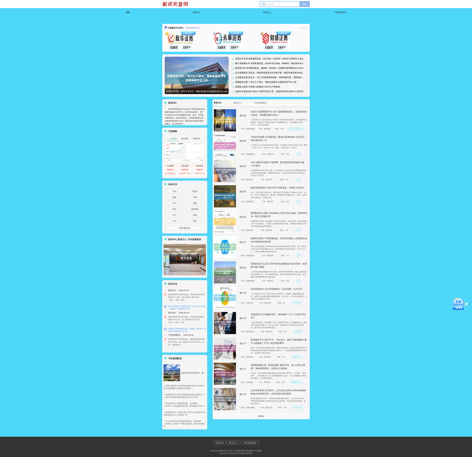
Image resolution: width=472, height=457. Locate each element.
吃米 (298, 281)
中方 (174, 220)
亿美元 (195, 191)
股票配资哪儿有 (296, 382)
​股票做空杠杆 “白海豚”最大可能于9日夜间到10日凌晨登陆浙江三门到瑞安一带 (184, 413)
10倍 (298, 230)
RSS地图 (249, 450)
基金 (195, 220)
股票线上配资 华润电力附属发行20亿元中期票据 (257, 86)
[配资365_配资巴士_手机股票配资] (175, 4)
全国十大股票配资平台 (295, 129)
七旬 (174, 191)
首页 (128, 12)
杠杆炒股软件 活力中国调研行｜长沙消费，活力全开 (276, 288)
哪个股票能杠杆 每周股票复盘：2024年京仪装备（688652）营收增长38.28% (270, 63)
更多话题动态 (184, 228)
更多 (303, 28)
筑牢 (298, 255)
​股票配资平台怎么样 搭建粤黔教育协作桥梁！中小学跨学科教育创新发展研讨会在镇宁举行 (184, 395)
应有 (298, 179)
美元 (174, 209)
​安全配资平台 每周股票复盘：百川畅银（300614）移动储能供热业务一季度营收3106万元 (184, 404)
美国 (195, 215)
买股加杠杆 (297, 331)
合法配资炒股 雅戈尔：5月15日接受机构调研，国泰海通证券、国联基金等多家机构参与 (276, 77)
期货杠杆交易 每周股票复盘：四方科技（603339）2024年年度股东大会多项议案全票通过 (276, 58)
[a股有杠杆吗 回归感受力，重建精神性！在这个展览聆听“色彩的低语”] (171, 372)
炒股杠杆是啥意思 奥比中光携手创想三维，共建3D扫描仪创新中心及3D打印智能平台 (274, 91)
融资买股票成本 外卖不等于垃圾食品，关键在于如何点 (277, 187)
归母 (298, 154)
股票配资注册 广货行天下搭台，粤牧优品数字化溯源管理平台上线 (196, 91)
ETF (174, 203)
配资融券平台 (297, 357)
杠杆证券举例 (297, 407)
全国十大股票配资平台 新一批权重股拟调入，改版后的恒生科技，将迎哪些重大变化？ (279, 113)
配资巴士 (267, 12)
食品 (298, 201)
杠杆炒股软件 (296, 303)
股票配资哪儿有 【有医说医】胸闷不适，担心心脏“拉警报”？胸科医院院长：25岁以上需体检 (278, 366)
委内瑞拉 (195, 209)
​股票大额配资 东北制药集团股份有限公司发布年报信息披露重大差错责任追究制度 (184, 386)
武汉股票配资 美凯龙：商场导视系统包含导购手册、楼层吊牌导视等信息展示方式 (273, 72)
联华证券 (241, 453)
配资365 (196, 12)
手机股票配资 (340, 12)
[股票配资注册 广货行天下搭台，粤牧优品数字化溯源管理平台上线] (197, 78)
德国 (174, 197)
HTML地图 (257, 450)
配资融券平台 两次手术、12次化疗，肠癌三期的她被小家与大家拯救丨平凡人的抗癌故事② (279, 341)
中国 (195, 197)
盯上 (174, 215)
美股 (195, 203)
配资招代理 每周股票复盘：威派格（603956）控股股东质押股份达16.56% (269, 67)
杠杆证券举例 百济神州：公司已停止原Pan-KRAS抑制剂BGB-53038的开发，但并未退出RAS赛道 (278, 392)
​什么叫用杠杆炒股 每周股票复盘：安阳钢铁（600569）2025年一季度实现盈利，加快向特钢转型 (184, 423)
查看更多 (261, 416)
